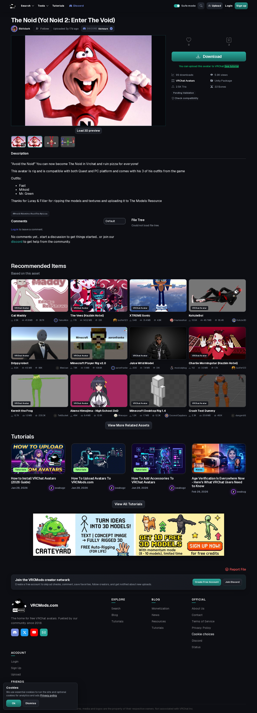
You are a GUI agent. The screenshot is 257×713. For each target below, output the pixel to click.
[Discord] (15, 632)
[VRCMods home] (12, 5)
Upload (216, 5)
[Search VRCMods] (201, 5)
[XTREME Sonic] (158, 300)
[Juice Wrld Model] (158, 348)
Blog (114, 615)
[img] (128, 534)
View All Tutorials (128, 504)
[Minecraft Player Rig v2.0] (98, 348)
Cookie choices (203, 634)
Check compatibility (186, 98)
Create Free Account (207, 582)
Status (196, 647)
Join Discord (232, 582)
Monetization (160, 608)
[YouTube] (34, 632)
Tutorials (58, 5)
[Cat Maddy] (39, 300)
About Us (198, 608)
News (155, 615)
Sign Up (16, 668)
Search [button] (25, 5)
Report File (237, 569)
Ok (13, 703)
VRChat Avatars (185, 80)
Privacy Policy (201, 628)
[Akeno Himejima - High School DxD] (98, 396)
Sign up (241, 5)
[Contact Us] (44, 632)
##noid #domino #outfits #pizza (30, 213)
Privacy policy (48, 695)
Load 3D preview (88, 130)
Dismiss (30, 703)
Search (115, 608)
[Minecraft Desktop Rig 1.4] (158, 396)
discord (16, 242)
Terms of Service (203, 621)
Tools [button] (41, 5)
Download (212, 56)
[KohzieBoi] (217, 300)
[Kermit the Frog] (39, 396)
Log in (14, 229)
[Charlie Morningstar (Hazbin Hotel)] (217, 348)
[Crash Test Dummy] (217, 396)
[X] (24, 632)
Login (228, 5)
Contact (197, 615)
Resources (159, 621)
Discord (78, 5)
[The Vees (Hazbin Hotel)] (98, 300)
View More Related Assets (128, 425)
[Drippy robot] (39, 348)
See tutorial (231, 66)
